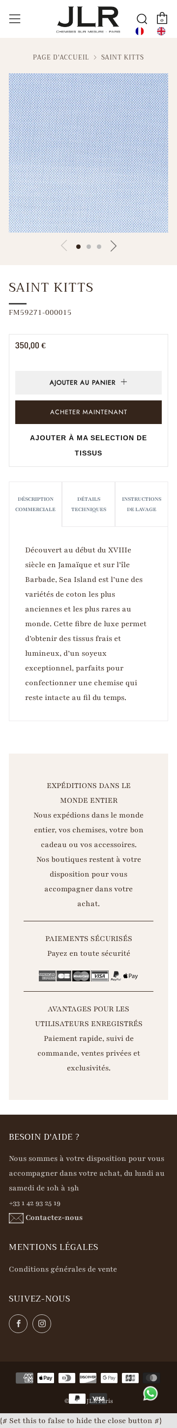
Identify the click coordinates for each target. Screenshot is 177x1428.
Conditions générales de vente (63, 1269)
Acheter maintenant (88, 412)
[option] (161, 31)
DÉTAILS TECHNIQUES (88, 504)
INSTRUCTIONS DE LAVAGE (141, 504)
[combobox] (139, 31)
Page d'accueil (61, 57)
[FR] (139, 31)
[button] (78, 246)
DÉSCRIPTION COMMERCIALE (35, 504)
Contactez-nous (54, 1217)
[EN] (161, 31)
